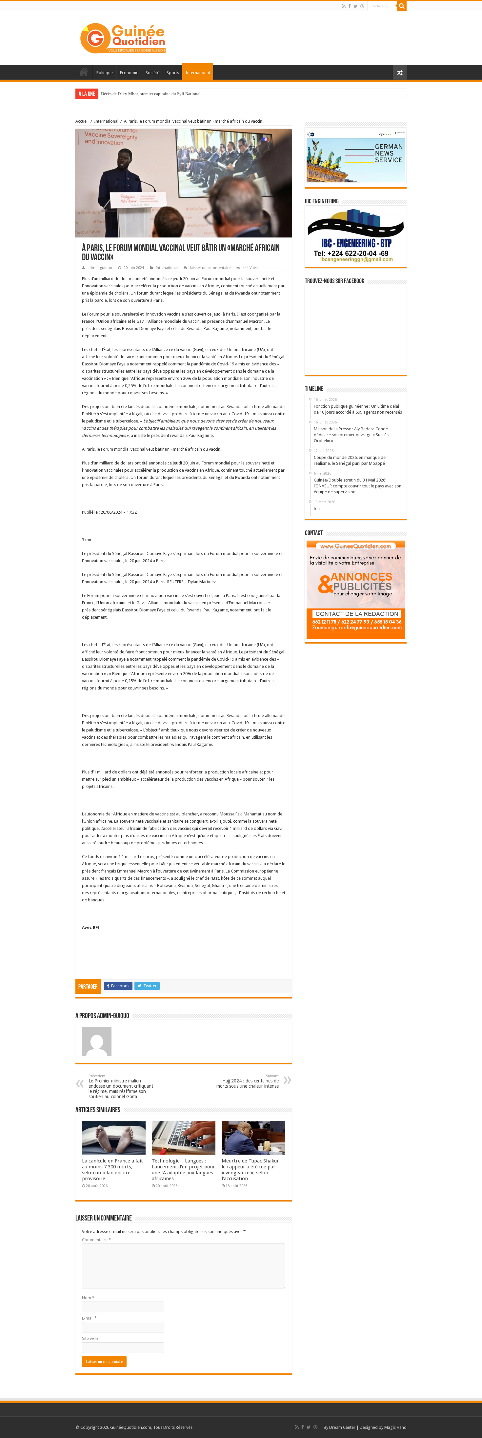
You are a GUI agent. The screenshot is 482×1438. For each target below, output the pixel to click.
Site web (90, 1338)
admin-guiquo (100, 268)
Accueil (83, 72)
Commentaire (96, 1239)
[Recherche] (402, 6)
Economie (129, 72)
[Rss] (343, 6)
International (198, 72)
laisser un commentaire (210, 268)
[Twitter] (355, 6)
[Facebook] (349, 6)
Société (152, 72)
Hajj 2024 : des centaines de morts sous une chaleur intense (247, 1081)
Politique (104, 72)
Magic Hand (395, 1427)
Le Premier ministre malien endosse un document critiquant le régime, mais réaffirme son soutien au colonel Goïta (121, 1086)
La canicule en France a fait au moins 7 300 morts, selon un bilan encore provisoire (112, 1169)
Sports (173, 72)
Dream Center (342, 1427)
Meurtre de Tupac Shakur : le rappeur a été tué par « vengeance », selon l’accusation (252, 1169)
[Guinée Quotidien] (123, 37)
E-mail (89, 1318)
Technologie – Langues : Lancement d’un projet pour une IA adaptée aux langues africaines (183, 1169)
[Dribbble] (362, 6)
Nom (88, 1297)
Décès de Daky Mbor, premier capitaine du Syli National (151, 93)
